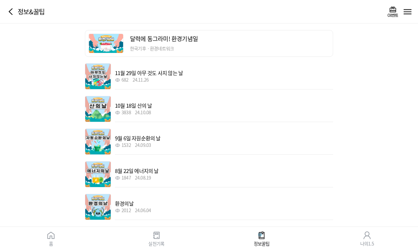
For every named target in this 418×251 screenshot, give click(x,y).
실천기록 (156, 243)
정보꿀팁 (262, 243)
